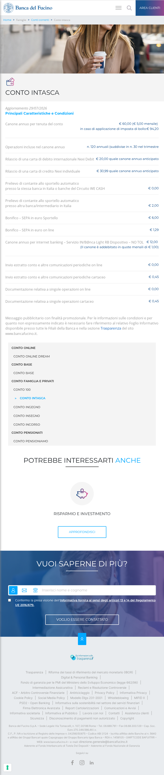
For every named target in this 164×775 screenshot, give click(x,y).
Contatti (114, 713)
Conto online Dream (31, 356)
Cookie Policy (23, 698)
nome (13, 588)
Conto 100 (22, 390)
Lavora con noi (93, 713)
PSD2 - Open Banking (34, 703)
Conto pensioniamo (30, 441)
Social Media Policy (51, 698)
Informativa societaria (25, 713)
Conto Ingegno (26, 407)
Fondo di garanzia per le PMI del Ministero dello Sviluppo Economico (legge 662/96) (79, 682)
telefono (35, 588)
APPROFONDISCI (82, 532)
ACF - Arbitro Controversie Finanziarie (38, 692)
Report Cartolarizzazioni (82, 708)
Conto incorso (26, 424)
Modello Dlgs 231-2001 (86, 698)
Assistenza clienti (137, 713)
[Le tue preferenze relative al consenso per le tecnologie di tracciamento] (7, 767)
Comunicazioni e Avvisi (120, 708)
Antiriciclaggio (79, 692)
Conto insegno (26, 416)
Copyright (127, 718)
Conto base (23, 373)
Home (7, 20)
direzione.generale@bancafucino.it (103, 741)
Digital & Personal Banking (79, 677)
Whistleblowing (118, 698)
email (24, 588)
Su (82, 639)
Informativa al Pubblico (61, 713)
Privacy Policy (104, 692)
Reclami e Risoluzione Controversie (102, 687)
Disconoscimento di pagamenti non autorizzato (82, 718)
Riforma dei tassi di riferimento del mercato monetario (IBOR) (90, 672)
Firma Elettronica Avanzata (41, 708)
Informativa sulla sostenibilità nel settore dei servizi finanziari (97, 703)
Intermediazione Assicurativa (52, 687)
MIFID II (139, 698)
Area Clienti (149, 8)
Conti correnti (40, 20)
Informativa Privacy (133, 692)
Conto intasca (32, 398)
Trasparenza (111, 328)
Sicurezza (37, 718)
